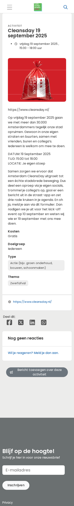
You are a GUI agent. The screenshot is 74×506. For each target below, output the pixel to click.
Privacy (7, 502)
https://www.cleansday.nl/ (32, 302)
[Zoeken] (65, 7)
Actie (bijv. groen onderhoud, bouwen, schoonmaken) (31, 265)
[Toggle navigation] (9, 7)
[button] (15, 485)
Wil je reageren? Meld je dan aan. (33, 353)
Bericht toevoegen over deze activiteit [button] (40, 372)
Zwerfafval (18, 283)
